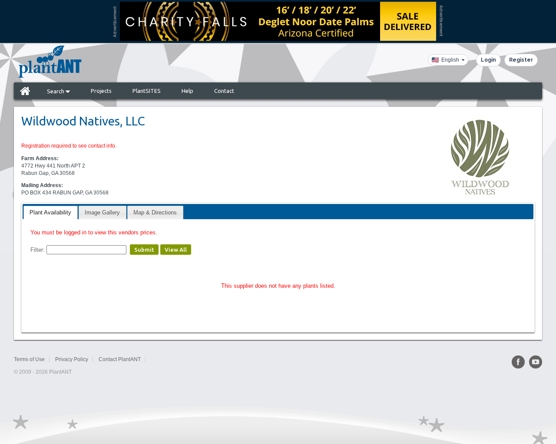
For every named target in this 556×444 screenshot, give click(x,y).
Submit (144, 250)
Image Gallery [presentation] (102, 212)
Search (56, 91)
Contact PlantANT (120, 359)
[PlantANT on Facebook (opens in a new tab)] (518, 362)
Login (488, 60)
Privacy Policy (71, 359)
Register (521, 60)
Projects (101, 91)
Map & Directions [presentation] (155, 212)
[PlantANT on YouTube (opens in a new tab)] (535, 362)
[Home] (25, 90)
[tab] (50, 212)
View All (176, 250)
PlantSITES (146, 91)
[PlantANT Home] (50, 61)
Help (187, 91)
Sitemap (161, 359)
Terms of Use (29, 359)
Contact (224, 91)
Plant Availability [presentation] (50, 212)
